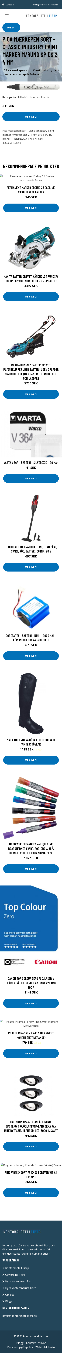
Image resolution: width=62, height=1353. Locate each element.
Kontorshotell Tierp (17, 1268)
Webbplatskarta (45, 1347)
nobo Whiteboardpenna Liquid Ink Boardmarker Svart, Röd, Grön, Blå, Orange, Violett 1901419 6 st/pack (31, 848)
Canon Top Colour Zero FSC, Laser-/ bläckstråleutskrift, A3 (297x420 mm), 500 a (31, 982)
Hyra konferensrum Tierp (20, 1288)
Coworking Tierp (15, 1274)
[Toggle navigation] (6, 16)
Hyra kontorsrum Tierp (19, 1281)
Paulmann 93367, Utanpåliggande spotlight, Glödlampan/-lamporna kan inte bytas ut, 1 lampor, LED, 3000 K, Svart (31, 1126)
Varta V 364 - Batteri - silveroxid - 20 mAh (31, 462)
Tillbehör (23, 97)
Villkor (42, 1343)
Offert (11, 27)
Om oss (9, 1294)
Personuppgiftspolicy (20, 1347)
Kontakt (31, 1343)
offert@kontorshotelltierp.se (45, 4)
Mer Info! (31, 116)
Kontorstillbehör (40, 97)
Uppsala (10, 4)
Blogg (8, 1301)
